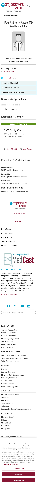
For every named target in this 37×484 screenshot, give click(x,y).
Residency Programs (9, 378)
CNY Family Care (13, 130)
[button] (34, 5)
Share (13, 78)
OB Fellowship (6, 381)
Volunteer (5, 406)
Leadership (5, 400)
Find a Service (6, 237)
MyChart (18, 221)
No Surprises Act (7, 347)
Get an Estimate (7, 341)
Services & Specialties (11, 83)
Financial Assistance (8, 336)
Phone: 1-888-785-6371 (18, 213)
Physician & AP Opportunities (12, 375)
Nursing (4, 369)
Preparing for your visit (10, 338)
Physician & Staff (7, 417)
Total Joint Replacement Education (14, 358)
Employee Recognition (9, 386)
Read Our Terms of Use (10, 464)
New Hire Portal (7, 383)
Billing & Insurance (8, 333)
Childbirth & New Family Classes (13, 355)
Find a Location (7, 233)
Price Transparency (8, 344)
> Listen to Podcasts (9, 295)
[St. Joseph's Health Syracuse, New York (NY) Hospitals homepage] (12, 11)
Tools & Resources (8, 241)
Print (5, 78)
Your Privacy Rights (18, 468)
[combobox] (18, 312)
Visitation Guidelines (9, 245)
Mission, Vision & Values (10, 394)
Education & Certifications (13, 92)
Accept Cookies (18, 480)
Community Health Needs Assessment (16, 409)
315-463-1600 (8, 71)
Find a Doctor (6, 229)
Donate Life (5, 426)
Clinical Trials (6, 423)
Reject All (18, 474)
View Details (27, 149)
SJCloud (4, 420)
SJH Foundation (7, 403)
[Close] (34, 441)
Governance (5, 397)
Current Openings (8, 372)
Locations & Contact (10, 88)
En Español (5, 429)
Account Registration (9, 330)
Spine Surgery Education (10, 361)
